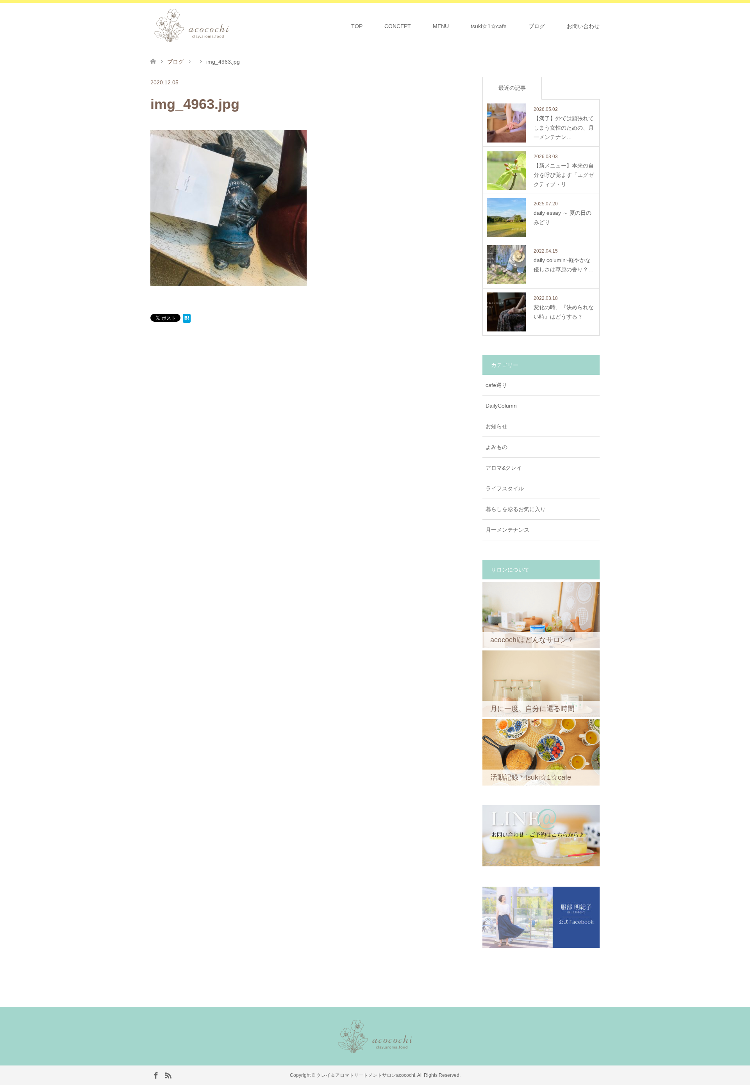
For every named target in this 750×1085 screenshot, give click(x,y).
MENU (441, 26)
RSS (168, 1075)
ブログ (537, 26)
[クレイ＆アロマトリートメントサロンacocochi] (231, 25)
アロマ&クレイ (504, 468)
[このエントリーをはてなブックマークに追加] (187, 320)
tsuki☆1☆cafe (489, 26)
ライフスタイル (505, 488)
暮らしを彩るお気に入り (516, 509)
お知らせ (496, 426)
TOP (356, 26)
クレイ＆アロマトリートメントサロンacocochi (365, 1075)
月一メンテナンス (507, 530)
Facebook (156, 1075)
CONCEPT (397, 26)
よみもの (496, 447)
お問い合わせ (583, 26)
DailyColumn (501, 406)
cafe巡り (496, 385)
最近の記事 (512, 88)
